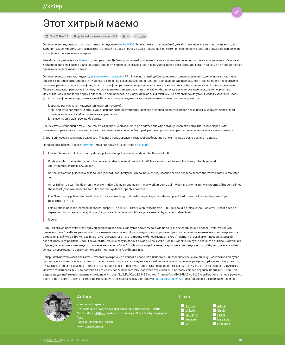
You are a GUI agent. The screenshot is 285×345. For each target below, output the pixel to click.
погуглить (88, 145)
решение (142, 145)
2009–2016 (53, 340)
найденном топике (167, 279)
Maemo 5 (85, 60)
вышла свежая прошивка (107, 76)
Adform (100, 313)
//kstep (52, 6)
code (142, 36)
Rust (80, 317)
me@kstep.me (94, 326)
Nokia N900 (126, 44)
